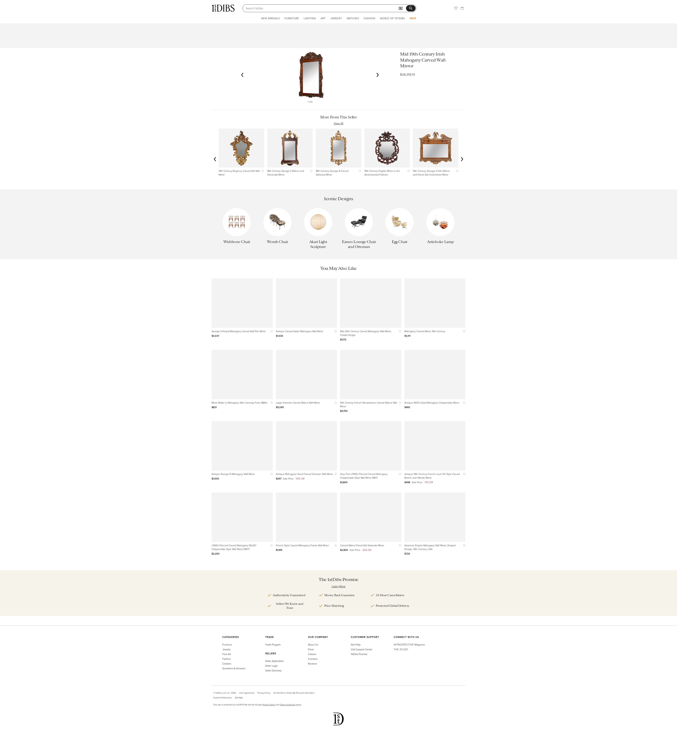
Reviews (312, 663)
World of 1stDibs (392, 18)
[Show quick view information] (262, 171)
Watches (353, 18)
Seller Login (271, 665)
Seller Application (274, 661)
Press (311, 649)
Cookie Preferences (222, 697)
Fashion (369, 18)
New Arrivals (270, 18)
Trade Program (273, 644)
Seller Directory (273, 670)
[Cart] (462, 8)
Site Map (239, 697)
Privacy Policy (263, 692)
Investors (313, 658)
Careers (312, 654)
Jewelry (336, 18)
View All (338, 123)
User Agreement (246, 692)
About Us (313, 644)
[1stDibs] (223, 8)
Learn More (339, 586)
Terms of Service (287, 704)
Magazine (409, 644)
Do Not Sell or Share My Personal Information (294, 692)
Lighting (310, 18)
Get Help (356, 644)
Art (323, 18)
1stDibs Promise (359, 654)
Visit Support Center (361, 649)
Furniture (292, 18)
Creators (226, 663)
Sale (413, 18)
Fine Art (226, 654)
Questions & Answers (233, 668)
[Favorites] (456, 8)
